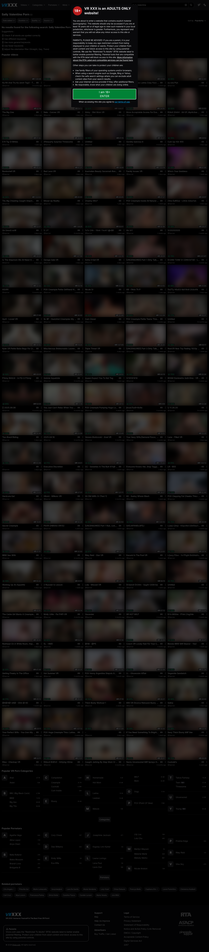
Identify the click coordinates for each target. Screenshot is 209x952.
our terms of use (122, 102)
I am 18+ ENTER (104, 94)
